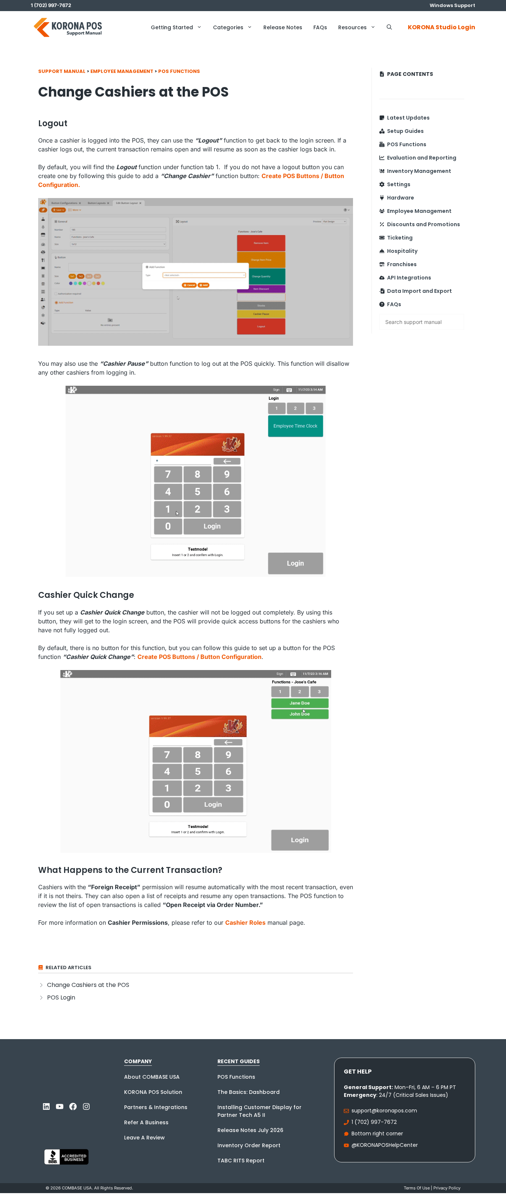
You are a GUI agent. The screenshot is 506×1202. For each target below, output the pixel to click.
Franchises (402, 264)
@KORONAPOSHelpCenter (385, 1145)
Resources (352, 27)
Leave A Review (144, 1137)
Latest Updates (408, 117)
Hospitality (402, 251)
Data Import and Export (419, 291)
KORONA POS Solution (153, 1092)
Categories (228, 27)
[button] (389, 27)
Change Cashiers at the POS (88, 985)
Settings (398, 184)
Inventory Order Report (248, 1145)
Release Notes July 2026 (250, 1130)
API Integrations (409, 277)
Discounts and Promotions (423, 224)
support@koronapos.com (384, 1110)
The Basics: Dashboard (248, 1092)
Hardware (400, 197)
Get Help (358, 1071)
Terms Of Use (417, 1188)
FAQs (320, 27)
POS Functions (179, 71)
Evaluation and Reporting (421, 157)
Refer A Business (146, 1122)
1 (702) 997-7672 (374, 1122)
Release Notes (282, 27)
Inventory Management (419, 171)
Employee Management (121, 71)
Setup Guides (405, 131)
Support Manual (62, 71)
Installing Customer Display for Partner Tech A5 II (259, 1111)
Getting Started (172, 27)
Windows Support (452, 5)
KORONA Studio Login (441, 27)
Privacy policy (446, 1188)
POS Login (61, 997)
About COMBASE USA (152, 1077)
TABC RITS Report (240, 1160)
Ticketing (400, 237)
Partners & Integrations (155, 1107)
